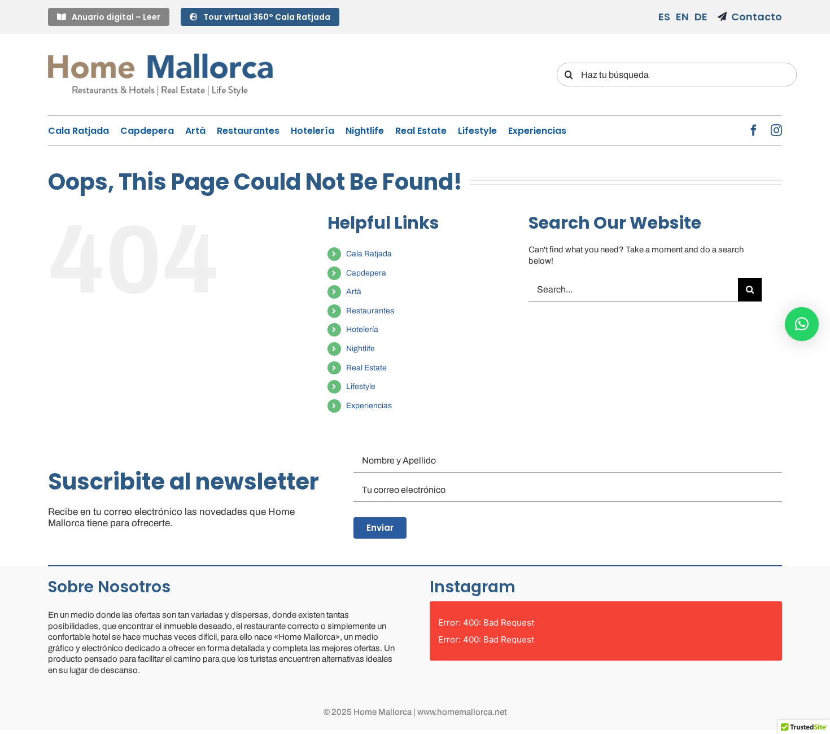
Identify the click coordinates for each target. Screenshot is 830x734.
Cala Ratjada (369, 254)
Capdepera (366, 273)
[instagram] (776, 130)
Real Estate (366, 368)
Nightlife (360, 348)
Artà (353, 291)
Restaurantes (370, 311)
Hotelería (362, 329)
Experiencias (369, 405)
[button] (802, 324)
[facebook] (753, 130)
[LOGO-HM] (160, 54)
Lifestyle (360, 386)
